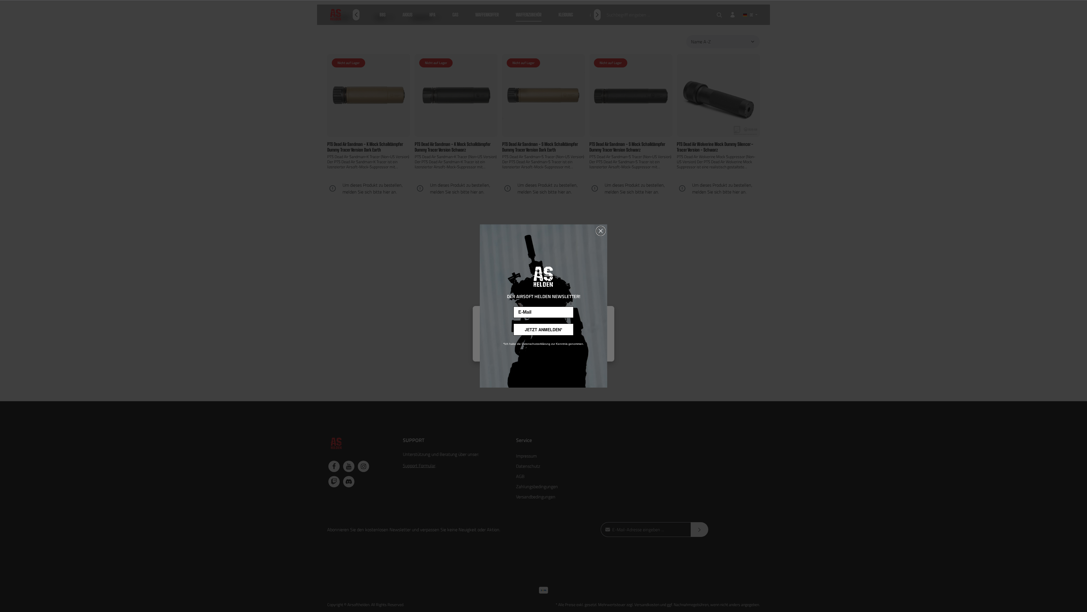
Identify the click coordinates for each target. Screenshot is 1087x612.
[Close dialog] (600, 231)
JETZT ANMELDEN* (543, 329)
